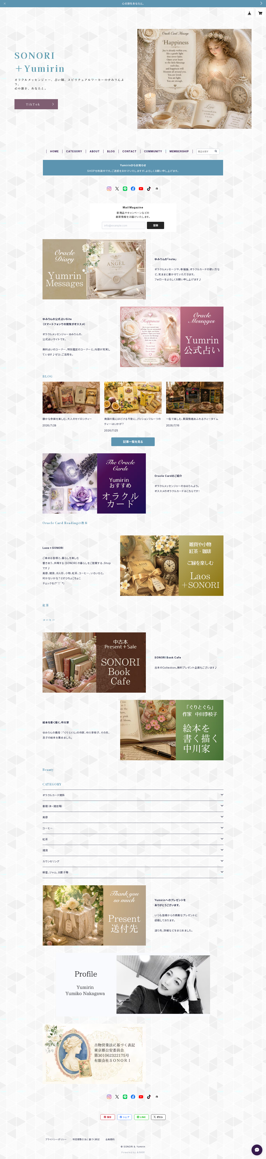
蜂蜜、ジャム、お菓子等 (55, 872)
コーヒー (48, 828)
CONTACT (129, 151)
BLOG (111, 151)
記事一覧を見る (133, 442)
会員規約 (110, 1139)
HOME (54, 151)
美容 (45, 817)
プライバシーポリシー (56, 1139)
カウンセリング (51, 861)
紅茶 (45, 839)
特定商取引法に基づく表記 (86, 1139)
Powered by (129, 1152)
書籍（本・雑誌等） (53, 806)
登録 (155, 225)
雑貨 (45, 850)
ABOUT (95, 151)
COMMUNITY (153, 151)
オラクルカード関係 (54, 795)
